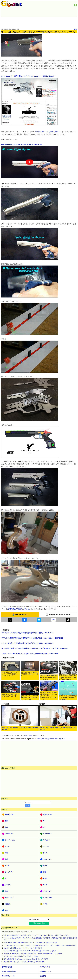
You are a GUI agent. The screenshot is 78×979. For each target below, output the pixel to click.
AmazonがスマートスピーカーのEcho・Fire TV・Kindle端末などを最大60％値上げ (30, 942)
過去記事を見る (39, 923)
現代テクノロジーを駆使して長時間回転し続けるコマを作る (29, 673)
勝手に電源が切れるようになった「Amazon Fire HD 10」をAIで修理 (26, 959)
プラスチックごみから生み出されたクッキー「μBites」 (21, 956)
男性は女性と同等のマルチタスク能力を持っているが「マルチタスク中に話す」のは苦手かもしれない (36, 935)
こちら (29, 931)
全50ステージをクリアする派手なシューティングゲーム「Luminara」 (68, 697)
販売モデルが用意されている (18, 609)
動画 (75, 29)
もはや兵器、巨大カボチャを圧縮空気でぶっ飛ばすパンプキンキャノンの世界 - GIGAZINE (34, 648)
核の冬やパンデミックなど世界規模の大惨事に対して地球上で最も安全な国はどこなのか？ (33, 953)
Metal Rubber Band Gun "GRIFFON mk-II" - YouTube (21, 145)
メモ (30, 735)
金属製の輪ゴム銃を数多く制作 (47, 132)
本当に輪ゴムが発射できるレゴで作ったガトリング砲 (10, 695)
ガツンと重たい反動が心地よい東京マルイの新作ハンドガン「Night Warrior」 (67, 677)
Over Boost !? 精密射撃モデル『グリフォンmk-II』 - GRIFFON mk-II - (28, 76)
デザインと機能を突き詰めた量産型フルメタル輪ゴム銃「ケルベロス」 (48, 677)
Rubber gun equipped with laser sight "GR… (51, 739)
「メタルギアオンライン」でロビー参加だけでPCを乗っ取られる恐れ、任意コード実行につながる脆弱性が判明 (39, 945)
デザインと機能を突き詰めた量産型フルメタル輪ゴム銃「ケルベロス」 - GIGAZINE (32, 638)
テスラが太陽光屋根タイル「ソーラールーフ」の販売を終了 (23, 948)
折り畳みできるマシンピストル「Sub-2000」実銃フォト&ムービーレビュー (10, 673)
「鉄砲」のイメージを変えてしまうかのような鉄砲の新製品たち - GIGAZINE (29, 653)
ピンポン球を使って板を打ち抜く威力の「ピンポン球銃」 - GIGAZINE (27, 643)
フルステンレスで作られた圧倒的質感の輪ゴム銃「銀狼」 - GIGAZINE (27, 633)
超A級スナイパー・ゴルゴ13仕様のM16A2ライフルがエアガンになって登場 (29, 697)
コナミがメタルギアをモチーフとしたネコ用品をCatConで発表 (24, 962)
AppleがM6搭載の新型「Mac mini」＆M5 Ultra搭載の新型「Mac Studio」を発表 (30, 951)
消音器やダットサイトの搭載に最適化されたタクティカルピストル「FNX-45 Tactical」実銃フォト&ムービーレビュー (48, 696)
